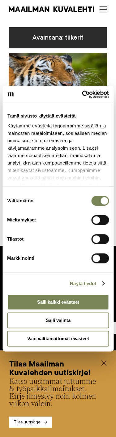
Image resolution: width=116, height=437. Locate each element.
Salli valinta (58, 320)
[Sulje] (104, 364)
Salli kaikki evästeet (58, 302)
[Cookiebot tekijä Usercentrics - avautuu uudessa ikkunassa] (82, 94)
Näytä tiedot (83, 283)
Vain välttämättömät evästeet (58, 338)
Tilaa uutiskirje (27, 422)
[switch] (100, 220)
